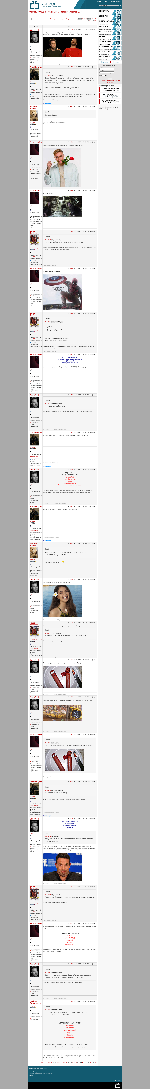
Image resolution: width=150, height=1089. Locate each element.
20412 (71, 142)
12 (90, 20)
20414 (71, 231)
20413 (71, 190)
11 (87, 20)
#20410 (48, 240)
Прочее (112, 1)
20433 (71, 1001)
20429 (71, 818)
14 (95, 20)
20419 (71, 432)
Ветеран (32, 82)
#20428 (48, 895)
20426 (71, 697)
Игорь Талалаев (34, 232)
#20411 (48, 322)
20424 (71, 623)
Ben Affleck (34, 30)
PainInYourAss (36, 142)
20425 (71, 660)
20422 (71, 543)
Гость (31, 45)
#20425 (48, 743)
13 (92, 20)
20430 (71, 886)
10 (95, 19)
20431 (71, 923)
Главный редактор (36, 248)
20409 (71, 30)
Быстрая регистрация (107, 81)
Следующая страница (72, 19)
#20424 (48, 790)
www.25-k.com (34, 91)
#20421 (48, 633)
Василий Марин (34, 107)
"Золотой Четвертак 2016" (70, 11)
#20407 (48, 75)
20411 (71, 106)
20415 (71, 268)
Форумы (33, 11)
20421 (71, 506)
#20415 (48, 404)
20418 (71, 395)
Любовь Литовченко (35, 1002)
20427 (71, 734)
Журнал (52, 11)
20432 (71, 964)
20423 (71, 579)
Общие (42, 11)
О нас (106, 1)
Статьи (99, 1)
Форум (118, 1)
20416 (71, 313)
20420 (71, 469)
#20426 (48, 836)
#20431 (48, 973)
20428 (71, 781)
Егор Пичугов (36, 67)
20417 (71, 354)
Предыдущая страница (56, 19)
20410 (71, 67)
